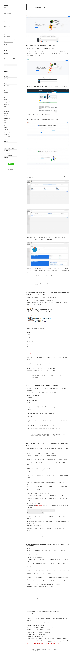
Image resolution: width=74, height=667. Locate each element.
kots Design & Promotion (9, 39)
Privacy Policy (7, 26)
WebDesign (6, 141)
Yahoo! (5, 146)
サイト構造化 (7, 153)
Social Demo (30, 416)
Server (5, 127)
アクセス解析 (7, 150)
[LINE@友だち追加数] (11, 163)
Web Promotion (7, 139)
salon (5, 120)
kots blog (6, 56)
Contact (6, 24)
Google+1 (44, 435)
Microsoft (6, 113)
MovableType (7, 118)
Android (6, 78)
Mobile (5, 115)
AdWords (6, 76)
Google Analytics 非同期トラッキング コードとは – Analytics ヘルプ (41, 613)
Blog (5, 90)
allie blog (6, 53)
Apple (5, 83)
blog (6, 5)
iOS (5, 106)
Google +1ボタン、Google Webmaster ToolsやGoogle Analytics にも (43, 385)
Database (7, 129)
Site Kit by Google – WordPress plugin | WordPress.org (39, 114)
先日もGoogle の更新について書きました (35, 420)
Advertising (6, 74)
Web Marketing (7, 136)
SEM (5, 122)
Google (6, 99)
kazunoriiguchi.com (8, 42)
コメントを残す (35, 284)
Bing (5, 88)
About (5, 21)
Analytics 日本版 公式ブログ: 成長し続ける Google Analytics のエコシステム (43, 611)
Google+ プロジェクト (35, 425)
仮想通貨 (6, 157)
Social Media (7, 132)
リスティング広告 (8, 155)
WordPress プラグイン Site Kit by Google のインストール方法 (41, 45)
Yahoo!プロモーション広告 (10, 148)
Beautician (6, 85)
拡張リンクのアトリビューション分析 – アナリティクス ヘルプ (42, 368)
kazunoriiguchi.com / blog (10, 58)
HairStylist (6, 104)
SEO (5, 125)
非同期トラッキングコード (53, 649)
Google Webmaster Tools (36, 435)
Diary (5, 95)
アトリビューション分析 (56, 375)
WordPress (6, 143)
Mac (5, 109)
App (5, 81)
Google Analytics (8, 102)
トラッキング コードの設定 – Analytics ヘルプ (36, 634)
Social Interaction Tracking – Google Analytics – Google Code (41, 413)
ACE (53, 536)
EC (4, 97)
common (6, 92)
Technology (6, 134)
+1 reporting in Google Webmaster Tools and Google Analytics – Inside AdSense (45, 428)
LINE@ (5, 44)
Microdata (6, 111)
